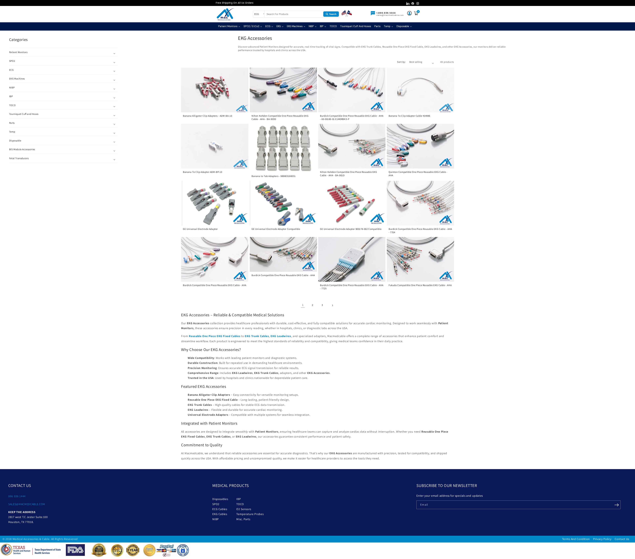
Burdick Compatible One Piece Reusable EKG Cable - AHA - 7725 (351, 287)
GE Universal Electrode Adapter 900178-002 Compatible (350, 229)
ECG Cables (219, 509)
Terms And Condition (576, 539)
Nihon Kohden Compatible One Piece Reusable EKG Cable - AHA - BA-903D (280, 117)
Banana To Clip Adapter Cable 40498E (409, 115)
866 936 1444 (17, 496)
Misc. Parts (243, 519)
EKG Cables (219, 514)
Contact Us (622, 539)
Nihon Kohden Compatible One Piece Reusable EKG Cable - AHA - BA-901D (348, 173)
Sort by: (401, 61)
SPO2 (215, 504)
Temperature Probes (250, 514)
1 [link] (303, 305)
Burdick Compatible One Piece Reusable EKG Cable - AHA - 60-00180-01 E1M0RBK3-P (351, 117)
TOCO (240, 504)
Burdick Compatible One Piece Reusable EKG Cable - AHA (214, 285)
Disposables (220, 499)
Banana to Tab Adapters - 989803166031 (274, 176)
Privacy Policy (602, 539)
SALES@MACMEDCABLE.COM (26, 504)
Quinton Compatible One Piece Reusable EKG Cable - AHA (418, 173)
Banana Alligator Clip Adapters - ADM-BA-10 (207, 115)
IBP (238, 499)
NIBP (215, 519)
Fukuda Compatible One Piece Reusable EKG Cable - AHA (420, 285)
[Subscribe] (616, 504)
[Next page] (332, 305)
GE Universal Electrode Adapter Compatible (276, 229)
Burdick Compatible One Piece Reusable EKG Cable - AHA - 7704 (420, 230)
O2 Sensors (243, 509)
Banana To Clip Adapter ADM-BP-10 (202, 171)
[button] (63, 52)
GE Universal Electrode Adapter (200, 229)
